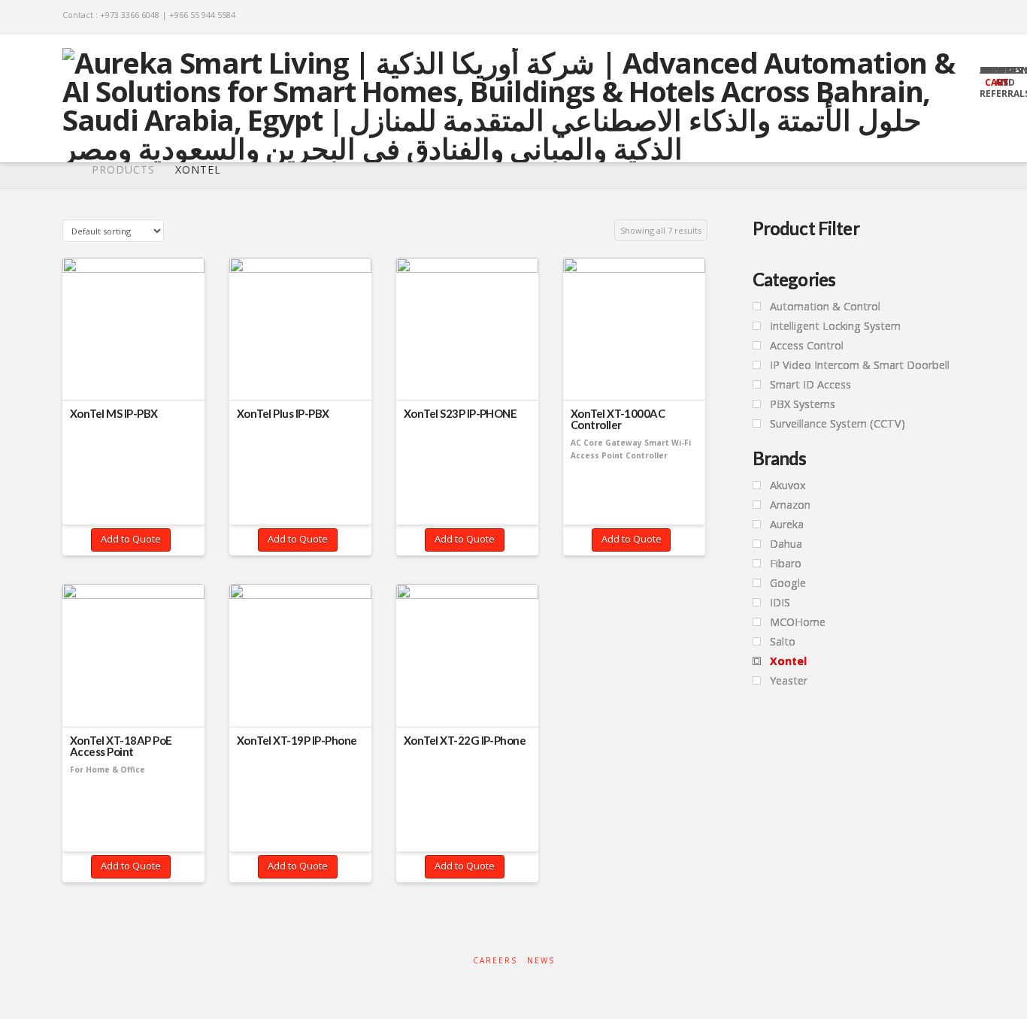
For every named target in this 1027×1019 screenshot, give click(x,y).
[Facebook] (899, 17)
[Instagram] (957, 17)
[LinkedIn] (918, 17)
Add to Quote (131, 539)
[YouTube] (938, 17)
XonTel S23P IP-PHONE (460, 413)
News (541, 961)
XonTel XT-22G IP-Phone (465, 740)
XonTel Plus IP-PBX (283, 413)
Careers (495, 961)
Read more (134, 371)
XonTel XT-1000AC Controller (618, 419)
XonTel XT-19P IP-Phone (297, 740)
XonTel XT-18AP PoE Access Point (121, 746)
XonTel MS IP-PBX (114, 413)
